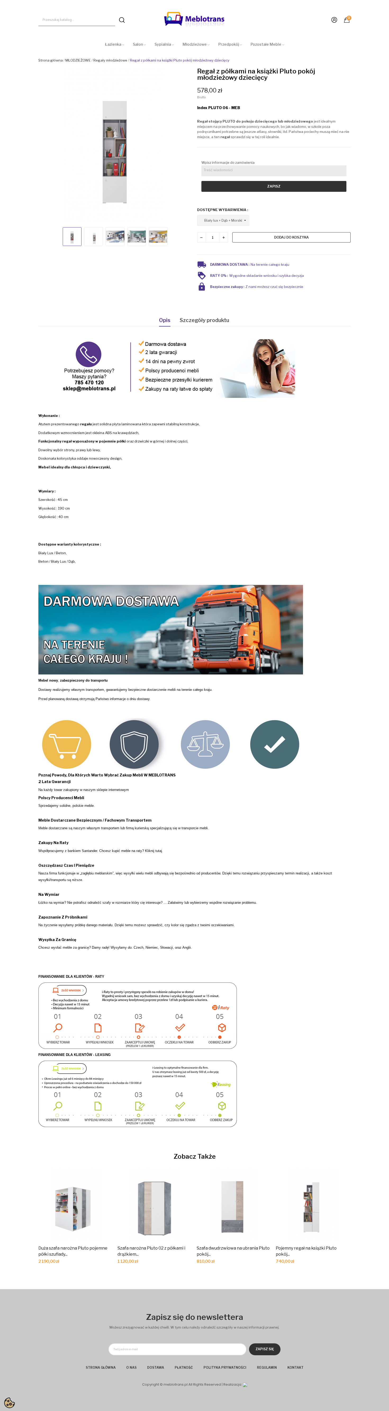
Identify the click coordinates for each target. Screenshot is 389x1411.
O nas (131, 1368)
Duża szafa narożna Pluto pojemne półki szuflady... (72, 1251)
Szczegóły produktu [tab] (204, 320)
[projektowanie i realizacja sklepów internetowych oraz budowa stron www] (245, 1384)
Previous (47, 145)
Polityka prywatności (224, 1368)
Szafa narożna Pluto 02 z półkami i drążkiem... (151, 1251)
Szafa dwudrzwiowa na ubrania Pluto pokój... (233, 1251)
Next (183, 145)
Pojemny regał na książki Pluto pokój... (306, 1251)
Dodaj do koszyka (291, 237)
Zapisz (274, 186)
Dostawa (155, 1368)
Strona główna (101, 1368)
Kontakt (295, 1368)
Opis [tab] (164, 320)
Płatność (184, 1368)
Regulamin (267, 1368)
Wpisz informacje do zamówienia (228, 162)
